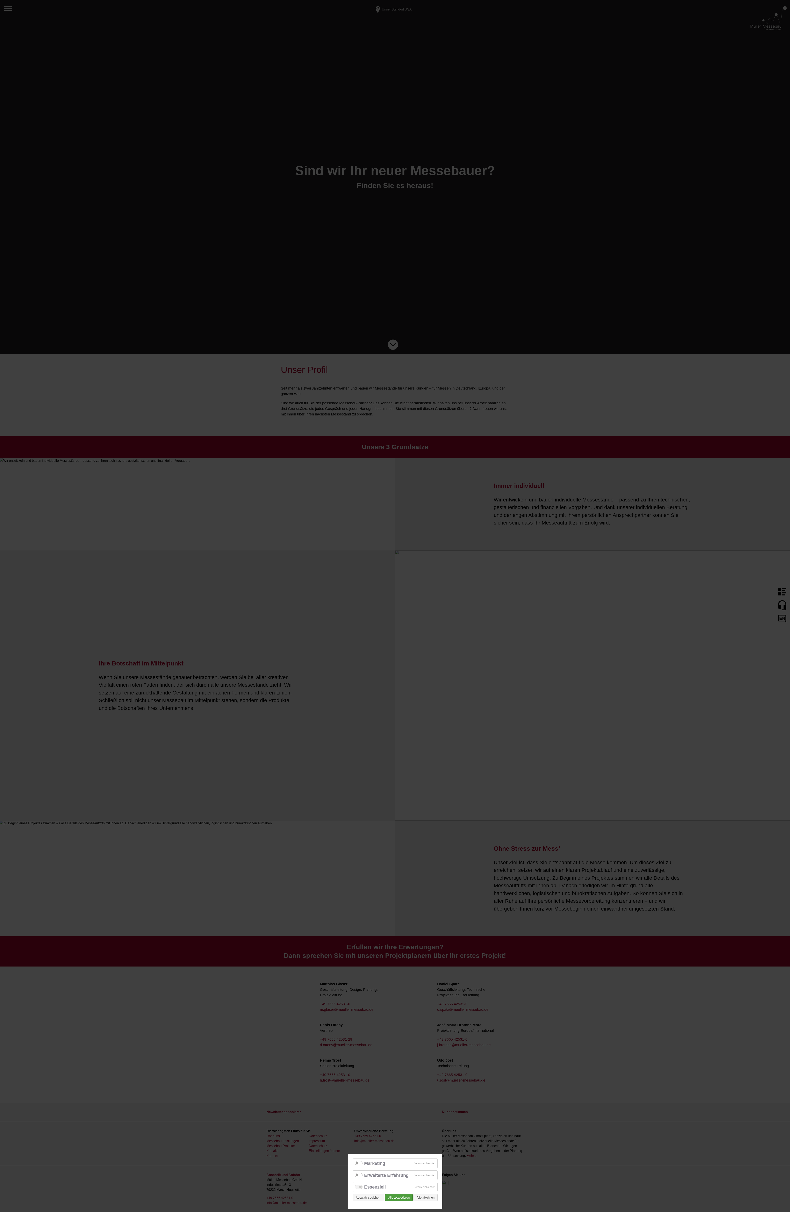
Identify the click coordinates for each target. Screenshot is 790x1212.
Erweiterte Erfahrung (386, 1175)
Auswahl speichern (368, 1197)
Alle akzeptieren (399, 1197)
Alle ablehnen (425, 1197)
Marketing (374, 1163)
